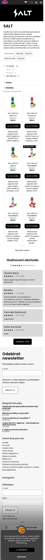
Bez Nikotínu (13, 76)
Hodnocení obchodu (22, 260)
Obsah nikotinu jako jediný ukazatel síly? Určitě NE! (20, 407)
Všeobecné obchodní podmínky (15, 464)
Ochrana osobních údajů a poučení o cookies (20, 467)
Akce (10, 69)
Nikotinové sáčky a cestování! (15, 413)
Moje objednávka (9, 470)
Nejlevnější (19, 53)
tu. (26, 543)
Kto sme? (6, 445)
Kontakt (5, 442)
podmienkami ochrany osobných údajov (20, 381)
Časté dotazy (7, 451)
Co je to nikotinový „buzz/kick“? (16, 418)
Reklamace (6, 459)
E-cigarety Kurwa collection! (15, 430)
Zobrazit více (22, 341)
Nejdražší (29, 53)
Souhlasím (22, 550)
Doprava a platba (9, 456)
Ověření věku (7, 448)
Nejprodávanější (9, 58)
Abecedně (21, 58)
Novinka (11, 73)
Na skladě (12, 66)
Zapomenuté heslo (10, 519)
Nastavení (21, 556)
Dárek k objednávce (10, 453)
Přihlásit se (10, 390)
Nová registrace (8, 516)
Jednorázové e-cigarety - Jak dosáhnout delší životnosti (20, 424)
